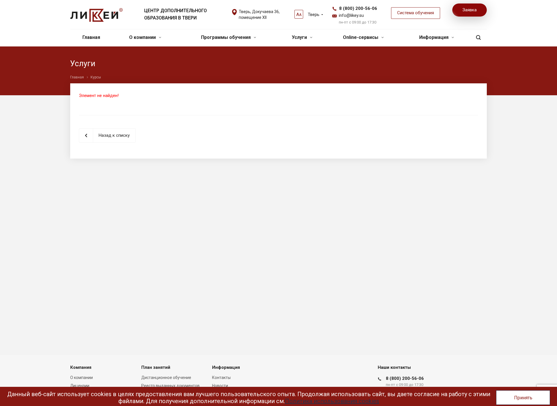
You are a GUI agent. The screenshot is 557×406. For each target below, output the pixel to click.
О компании (143, 37)
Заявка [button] (469, 9)
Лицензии (79, 385)
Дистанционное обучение (166, 377)
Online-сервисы (361, 37)
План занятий (155, 367)
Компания (80, 367)
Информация (434, 37)
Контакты (221, 377)
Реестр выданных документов (170, 385)
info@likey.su (351, 15)
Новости (220, 385)
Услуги (300, 37)
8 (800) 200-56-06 (358, 8)
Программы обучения (226, 37)
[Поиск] (478, 37)
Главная (91, 37)
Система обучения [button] (415, 12)
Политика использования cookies (332, 401)
